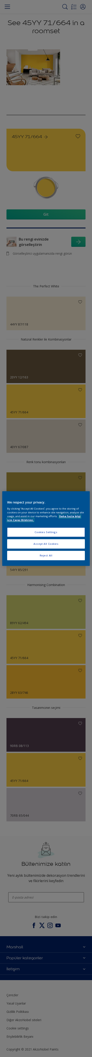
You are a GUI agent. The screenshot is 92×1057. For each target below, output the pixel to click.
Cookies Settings (46, 532)
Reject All (46, 555)
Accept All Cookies (45, 543)
